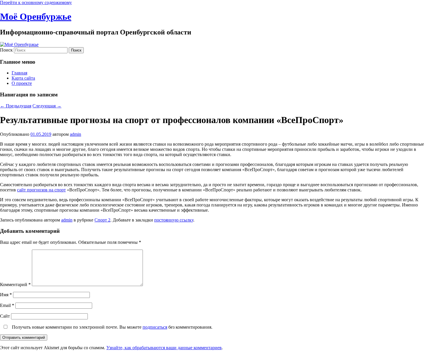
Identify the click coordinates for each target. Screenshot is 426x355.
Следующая (46, 105)
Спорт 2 (102, 219)
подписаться (155, 327)
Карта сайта (23, 78)
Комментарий (15, 284)
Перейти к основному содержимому (36, 2)
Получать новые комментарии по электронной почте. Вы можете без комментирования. (111, 327)
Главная (19, 72)
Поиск (6, 49)
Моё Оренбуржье (35, 16)
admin (75, 134)
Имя (6, 294)
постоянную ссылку (173, 219)
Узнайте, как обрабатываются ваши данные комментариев (164, 347)
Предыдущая (15, 105)
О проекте (22, 83)
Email (7, 305)
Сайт (5, 316)
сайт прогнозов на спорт (41, 189)
